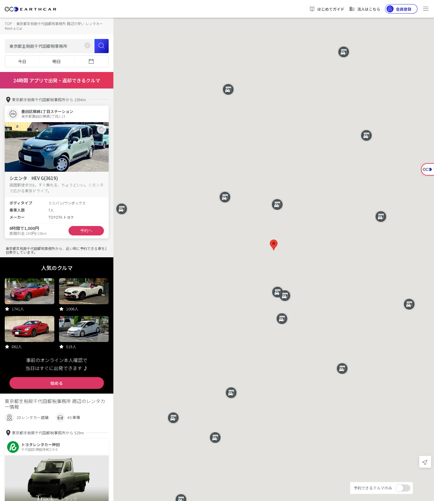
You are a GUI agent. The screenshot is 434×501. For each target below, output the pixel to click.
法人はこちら (368, 9)
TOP (8, 23)
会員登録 (403, 9)
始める (56, 383)
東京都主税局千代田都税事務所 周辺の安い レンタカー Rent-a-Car (54, 26)
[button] (274, 245)
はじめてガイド (330, 9)
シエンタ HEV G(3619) (33, 178)
